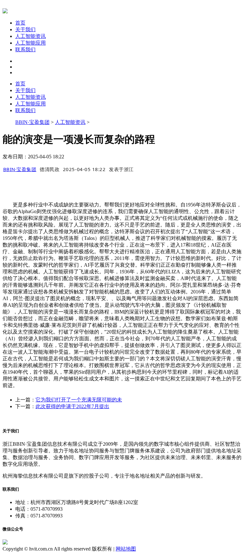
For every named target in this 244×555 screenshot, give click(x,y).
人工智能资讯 (30, 36)
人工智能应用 (30, 43)
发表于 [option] (121, 169)
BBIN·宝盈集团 (32, 122)
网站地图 (126, 548)
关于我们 (25, 29)
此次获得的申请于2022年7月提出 (72, 406)
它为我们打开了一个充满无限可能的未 (79, 399)
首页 (20, 22)
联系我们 (25, 49)
